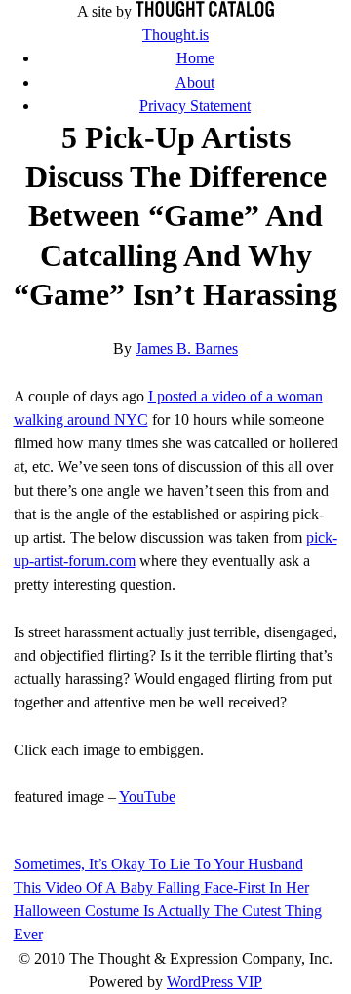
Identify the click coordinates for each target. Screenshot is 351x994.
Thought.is (175, 34)
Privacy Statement (195, 105)
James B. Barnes (187, 348)
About (195, 82)
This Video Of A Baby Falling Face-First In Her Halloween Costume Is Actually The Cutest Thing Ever (168, 910)
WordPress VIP (214, 982)
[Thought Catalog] (205, 11)
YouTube (147, 796)
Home (195, 58)
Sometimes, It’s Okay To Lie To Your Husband (158, 864)
